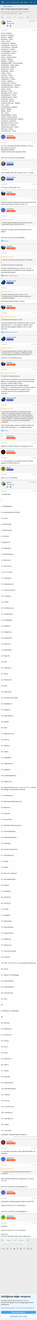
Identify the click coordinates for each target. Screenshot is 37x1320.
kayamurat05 (6, 12)
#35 (35, 474)
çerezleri (24, 1300)
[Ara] (35, 2)
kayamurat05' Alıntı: (7, 316)
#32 (35, 405)
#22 (35, 142)
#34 (35, 457)
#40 (35, 1223)
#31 (35, 369)
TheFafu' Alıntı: (6, 220)
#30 (35, 344)
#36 (35, 491)
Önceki (9, 17)
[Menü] (2, 2)
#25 (35, 199)
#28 (35, 288)
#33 (35, 443)
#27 (35, 253)
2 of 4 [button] (14, 17)
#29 (35, 313)
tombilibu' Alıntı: (6, 257)
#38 (35, 1165)
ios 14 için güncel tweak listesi (9, 13)
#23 (35, 169)
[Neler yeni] (31, 2)
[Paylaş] (32, 30)
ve (10, 275)
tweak (20, 13)
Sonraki (21, 17)
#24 (35, 184)
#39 (35, 1198)
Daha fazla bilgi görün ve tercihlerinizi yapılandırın (17, 1308)
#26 (35, 216)
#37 (35, 1148)
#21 (35, 30)
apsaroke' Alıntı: (6, 1168)
